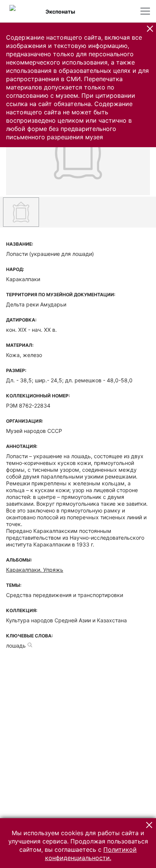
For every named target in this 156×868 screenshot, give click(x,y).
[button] (150, 29)
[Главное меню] (145, 11)
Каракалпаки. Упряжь (34, 569)
